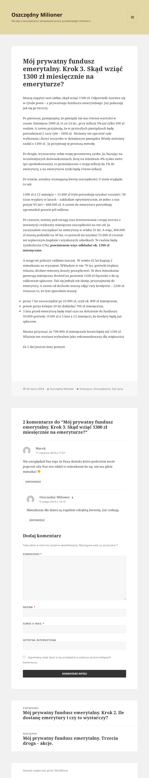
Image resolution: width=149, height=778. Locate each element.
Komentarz (32, 554)
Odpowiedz (33, 481)
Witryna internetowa (39, 640)
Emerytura (86, 389)
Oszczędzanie (102, 389)
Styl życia (117, 389)
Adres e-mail (33, 623)
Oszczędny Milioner (36, 14)
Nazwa (29, 607)
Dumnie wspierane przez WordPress (45, 770)
